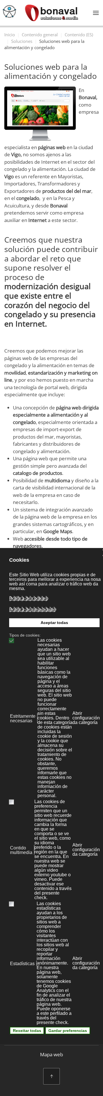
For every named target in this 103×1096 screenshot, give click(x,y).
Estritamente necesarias (22, 718)
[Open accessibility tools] (9, 11)
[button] (96, 13)
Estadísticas (22, 963)
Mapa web (51, 1054)
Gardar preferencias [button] (67, 1030)
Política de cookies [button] (28, 598)
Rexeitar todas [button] (27, 1030)
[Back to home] (52, 13)
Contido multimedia (21, 850)
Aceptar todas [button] (54, 622)
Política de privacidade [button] (32, 609)
